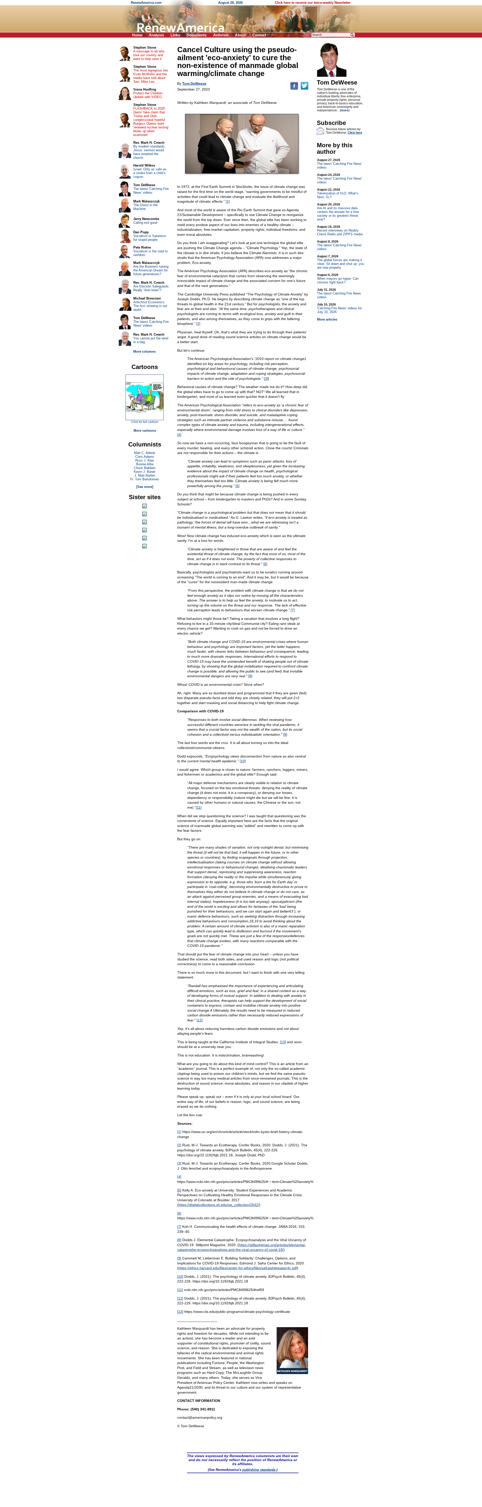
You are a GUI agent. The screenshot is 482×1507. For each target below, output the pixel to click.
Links (175, 35)
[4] (179, 435)
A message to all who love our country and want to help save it (148, 55)
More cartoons (145, 430)
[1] (228, 201)
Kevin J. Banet (144, 472)
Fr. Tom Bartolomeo (144, 479)
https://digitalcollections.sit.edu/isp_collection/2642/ (218, 1205)
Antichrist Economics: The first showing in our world (150, 306)
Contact (259, 35)
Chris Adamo (144, 457)
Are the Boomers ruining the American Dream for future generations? (150, 270)
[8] (250, 676)
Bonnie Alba (144, 464)
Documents (197, 35)
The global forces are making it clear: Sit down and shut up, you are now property (340, 262)
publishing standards (258, 1470)
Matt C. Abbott (144, 453)
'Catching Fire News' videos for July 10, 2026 (339, 308)
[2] (198, 324)
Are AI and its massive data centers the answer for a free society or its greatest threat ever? (338, 212)
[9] (285, 734)
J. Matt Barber (144, 475)
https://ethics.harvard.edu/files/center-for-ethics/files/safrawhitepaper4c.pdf (237, 1268)
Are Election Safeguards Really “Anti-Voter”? (151, 288)
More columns (144, 351)
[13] (283, 1042)
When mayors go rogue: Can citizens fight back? (337, 278)
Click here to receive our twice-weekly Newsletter (312, 3)
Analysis (156, 35)
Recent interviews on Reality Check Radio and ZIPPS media (340, 230)
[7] (293, 610)
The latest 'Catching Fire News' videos (339, 163)
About (240, 35)
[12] (200, 1020)
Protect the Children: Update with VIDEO (148, 95)
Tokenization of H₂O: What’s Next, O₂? (337, 193)
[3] (266, 378)
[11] (199, 807)
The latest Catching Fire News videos (339, 293)
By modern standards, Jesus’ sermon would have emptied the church (149, 152)
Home (137, 35)
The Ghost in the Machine (145, 207)
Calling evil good (145, 222)
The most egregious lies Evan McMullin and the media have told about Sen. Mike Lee (150, 76)
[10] (243, 761)
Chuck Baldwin (144, 468)
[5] (237, 486)
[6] (265, 564)
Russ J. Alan (144, 460)
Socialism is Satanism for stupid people (149, 238)
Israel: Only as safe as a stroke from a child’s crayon (149, 173)
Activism (220, 35)
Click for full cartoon (144, 422)
